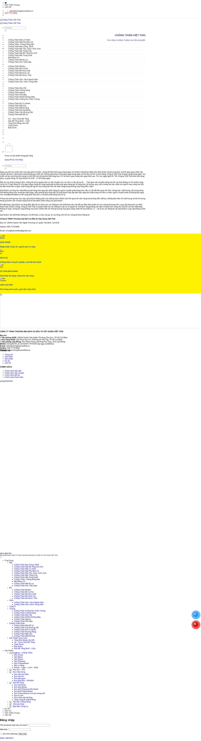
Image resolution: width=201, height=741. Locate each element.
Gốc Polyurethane (21, 663)
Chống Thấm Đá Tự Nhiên (25, 630)
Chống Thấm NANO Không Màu (27, 617)
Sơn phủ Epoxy (20, 687)
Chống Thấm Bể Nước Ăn (25, 596)
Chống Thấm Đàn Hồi (23, 615)
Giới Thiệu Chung (12, 5)
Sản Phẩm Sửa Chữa (18, 638)
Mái (10, 563)
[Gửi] (6, 168)
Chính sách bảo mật (13, 371)
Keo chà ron (19, 676)
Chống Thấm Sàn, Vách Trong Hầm (23, 82)
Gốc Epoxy (18, 659)
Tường (12, 609)
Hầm (11, 600)
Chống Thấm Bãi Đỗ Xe (18, 114)
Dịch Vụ (8, 132)
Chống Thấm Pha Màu (23, 621)
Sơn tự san (18, 695)
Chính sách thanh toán (14, 377)
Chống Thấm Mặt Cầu (23, 634)
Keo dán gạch (19, 678)
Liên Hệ (8, 7)
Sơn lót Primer (20, 685)
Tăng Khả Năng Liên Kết (24, 640)
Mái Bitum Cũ (19, 581)
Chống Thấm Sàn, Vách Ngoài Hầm (29, 602)
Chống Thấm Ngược (22, 619)
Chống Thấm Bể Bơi (22, 590)
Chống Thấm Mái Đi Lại (24, 584)
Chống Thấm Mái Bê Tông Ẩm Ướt (28, 567)
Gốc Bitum (18, 657)
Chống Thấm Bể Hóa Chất (25, 594)
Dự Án (7, 130)
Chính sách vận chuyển (14, 373)
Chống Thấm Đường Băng (25, 632)
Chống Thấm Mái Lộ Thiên (25, 569)
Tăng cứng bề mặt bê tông (25, 700)
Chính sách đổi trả (12, 375)
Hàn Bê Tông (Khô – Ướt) (24, 648)
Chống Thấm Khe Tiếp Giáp (19, 62)
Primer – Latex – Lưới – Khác (26, 667)
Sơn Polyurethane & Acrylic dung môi (29, 693)
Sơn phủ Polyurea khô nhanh (26, 689)
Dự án (7, 361)
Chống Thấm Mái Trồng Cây (25, 575)
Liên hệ (8, 363)
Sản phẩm (9, 359)
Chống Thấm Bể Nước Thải (19, 75)
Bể (10, 588)
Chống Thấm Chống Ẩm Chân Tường (24, 99)
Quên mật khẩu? (7, 738)
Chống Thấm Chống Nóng (25, 613)
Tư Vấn (8, 134)
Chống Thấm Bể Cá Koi (24, 592)
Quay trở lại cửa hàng (14, 160)
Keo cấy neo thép (21, 674)
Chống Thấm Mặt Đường (24, 636)
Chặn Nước (19, 644)
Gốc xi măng (19, 665)
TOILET (8, 84)
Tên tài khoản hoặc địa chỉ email (14, 725)
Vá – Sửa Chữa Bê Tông (24, 642)
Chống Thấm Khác (17, 623)
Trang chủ (9, 355)
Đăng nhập (22, 734)
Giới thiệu (9, 357)
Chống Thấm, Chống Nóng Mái (27, 579)
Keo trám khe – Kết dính (24, 681)
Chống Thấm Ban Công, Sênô (26, 565)
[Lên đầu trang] (1, 557)
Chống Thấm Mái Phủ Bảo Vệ (26, 571)
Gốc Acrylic (18, 655)
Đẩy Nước (12, 128)
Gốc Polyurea (19, 661)
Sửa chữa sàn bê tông (23, 698)
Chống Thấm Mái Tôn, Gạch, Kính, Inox (30, 573)
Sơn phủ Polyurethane (23, 691)
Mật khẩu (4, 729)
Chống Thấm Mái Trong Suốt (26, 577)
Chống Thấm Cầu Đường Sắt (26, 628)
